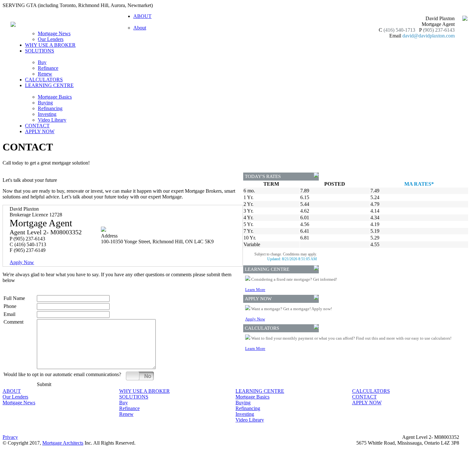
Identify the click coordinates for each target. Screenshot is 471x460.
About (139, 27)
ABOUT (12, 391)
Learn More (255, 289)
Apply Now (22, 262)
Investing (47, 114)
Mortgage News (54, 33)
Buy (42, 62)
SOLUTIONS (133, 396)
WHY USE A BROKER (50, 45)
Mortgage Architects (62, 443)
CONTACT (37, 125)
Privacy (10, 437)
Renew (45, 74)
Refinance (48, 68)
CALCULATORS (44, 79)
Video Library (52, 120)
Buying (45, 102)
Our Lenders (50, 39)
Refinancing (50, 108)
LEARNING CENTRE (260, 391)
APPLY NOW (39, 131)
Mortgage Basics (55, 97)
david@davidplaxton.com (428, 35)
